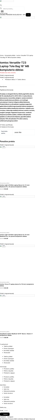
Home (1, 55)
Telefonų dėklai (8, 346)
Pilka (20, 132)
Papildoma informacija (6, 90)
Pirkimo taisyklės (8, 371)
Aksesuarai (7, 352)
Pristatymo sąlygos (9, 373)
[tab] (17, 86)
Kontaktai (6, 387)
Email (1, 410)
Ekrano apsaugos (9, 348)
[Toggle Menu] (2, 11)
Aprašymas (3, 86)
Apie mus (6, 389)
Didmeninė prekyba (9, 391)
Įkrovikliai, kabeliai (9, 350)
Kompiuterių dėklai (10, 55)
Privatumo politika (9, 369)
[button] (7, 75)
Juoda (16, 132)
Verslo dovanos (8, 393)
